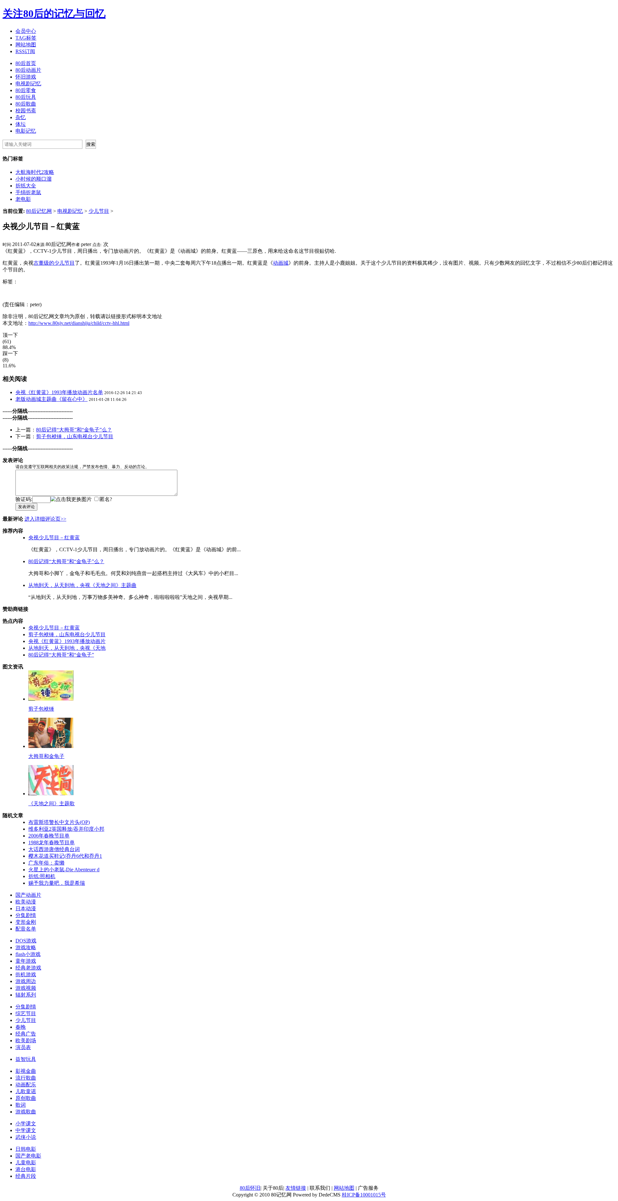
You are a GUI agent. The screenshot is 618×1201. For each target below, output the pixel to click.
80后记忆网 (39, 211)
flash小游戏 (28, 954)
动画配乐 (25, 1084)
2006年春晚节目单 (49, 835)
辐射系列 (25, 995)
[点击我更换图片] (71, 499)
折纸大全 (25, 185)
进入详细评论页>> (45, 519)
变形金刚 (25, 922)
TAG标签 (25, 38)
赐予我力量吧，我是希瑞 (56, 883)
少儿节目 (99, 211)
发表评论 (26, 506)
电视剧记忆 (28, 83)
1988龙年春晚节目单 (51, 842)
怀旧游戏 (25, 77)
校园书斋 (25, 110)
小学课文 (25, 1123)
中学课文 (25, 1130)
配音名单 (25, 928)
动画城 (280, 263)
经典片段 (25, 1176)
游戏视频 (25, 988)
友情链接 (296, 1188)
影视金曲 (25, 1071)
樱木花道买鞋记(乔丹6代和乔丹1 (65, 856)
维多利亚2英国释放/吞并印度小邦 (66, 829)
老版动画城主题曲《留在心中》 (51, 399)
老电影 (23, 199)
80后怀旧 (250, 1188)
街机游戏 (25, 974)
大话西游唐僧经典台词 (54, 849)
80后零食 (25, 90)
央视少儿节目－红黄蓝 (54, 537)
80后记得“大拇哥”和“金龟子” (61, 654)
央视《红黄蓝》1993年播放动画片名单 (59, 392)
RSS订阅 (25, 51)
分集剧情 (25, 915)
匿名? (105, 499)
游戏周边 (25, 981)
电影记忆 (25, 131)
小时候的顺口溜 (33, 179)
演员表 (23, 1047)
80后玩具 (25, 97)
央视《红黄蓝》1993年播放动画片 (67, 641)
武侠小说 (25, 1137)
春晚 (20, 1027)
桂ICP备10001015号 (364, 1194)
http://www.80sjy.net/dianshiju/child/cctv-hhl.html (78, 323)
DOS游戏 (25, 940)
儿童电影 (25, 1162)
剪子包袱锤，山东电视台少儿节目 (74, 436)
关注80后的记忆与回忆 (54, 13)
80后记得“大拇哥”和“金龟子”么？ (74, 429)
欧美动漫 (25, 901)
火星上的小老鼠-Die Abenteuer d (63, 869)
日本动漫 (25, 908)
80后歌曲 (25, 104)
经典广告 (25, 1033)
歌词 (20, 1105)
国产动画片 (28, 895)
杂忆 (20, 117)
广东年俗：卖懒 (46, 862)
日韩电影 (25, 1149)
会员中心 (25, 31)
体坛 (20, 124)
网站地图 (25, 44)
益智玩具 (25, 1059)
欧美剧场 (25, 1040)
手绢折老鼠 (28, 192)
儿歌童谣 (25, 1091)
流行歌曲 (25, 1078)
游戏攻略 (25, 947)
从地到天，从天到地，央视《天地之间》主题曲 (82, 585)
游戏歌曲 (25, 1111)
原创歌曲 (25, 1098)
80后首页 (25, 63)
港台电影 (25, 1169)
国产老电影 (28, 1155)
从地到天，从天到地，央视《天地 (67, 648)
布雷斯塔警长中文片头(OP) (59, 822)
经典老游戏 (28, 967)
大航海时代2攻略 (34, 172)
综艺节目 (25, 1013)
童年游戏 (25, 961)
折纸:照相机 (41, 876)
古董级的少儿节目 (54, 263)
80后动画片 (28, 70)
